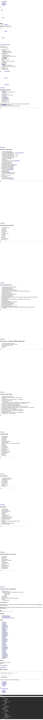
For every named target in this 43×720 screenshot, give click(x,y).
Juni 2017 (4, 642)
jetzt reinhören (9, 151)
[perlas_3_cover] (8, 71)
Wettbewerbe (6, 706)
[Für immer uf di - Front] (8, 28)
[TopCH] (21, 241)
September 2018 (5, 635)
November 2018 (5, 634)
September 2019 (5, 632)
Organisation (4, 1)
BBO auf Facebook (7, 716)
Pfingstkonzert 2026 (5, 615)
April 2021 (4, 630)
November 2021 (5, 629)
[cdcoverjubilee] (13, 526)
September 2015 (5, 657)
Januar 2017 (4, 646)
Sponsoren (4, 3)
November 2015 (5, 655)
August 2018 (4, 636)
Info (3, 712)
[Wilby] (15, 310)
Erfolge (3, 704)
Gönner (3, 2)
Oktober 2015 (4, 656)
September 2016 (5, 648)
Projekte (5, 705)
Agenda (5, 699)
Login (3, 5)
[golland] (8, 570)
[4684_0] (21, 349)
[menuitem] (22, 1)
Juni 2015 (4, 658)
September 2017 (5, 641)
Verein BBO (4, 700)
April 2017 (4, 643)
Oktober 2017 (4, 640)
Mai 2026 (4, 622)
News (3, 697)
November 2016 (5, 647)
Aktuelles (6, 698)
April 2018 (4, 638)
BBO (5, 702)
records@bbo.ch (39, 604)
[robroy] (8, 457)
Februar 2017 (4, 645)
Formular (6, 710)
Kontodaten (6, 711)
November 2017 (5, 639)
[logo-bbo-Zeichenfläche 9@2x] (1, 10)
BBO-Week (4, 4)
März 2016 (4, 652)
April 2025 (4, 623)
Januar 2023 (4, 625)
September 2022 (5, 627)
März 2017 (4, 644)
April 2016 (4, 651)
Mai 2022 (4, 628)
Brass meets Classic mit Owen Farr (8, 617)
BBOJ (5, 703)
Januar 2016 (4, 653)
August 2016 (4, 649)
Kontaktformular (3, 667)
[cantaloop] (8, 415)
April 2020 (4, 631)
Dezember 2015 (5, 654)
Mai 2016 (4, 650)
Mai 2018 (4, 637)
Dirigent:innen (7, 701)
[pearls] (8, 488)
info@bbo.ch (5, 665)
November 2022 (5, 626)
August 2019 (4, 633)
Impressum (6, 717)
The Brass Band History (6, 616)
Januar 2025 (4, 624)
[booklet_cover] (20, 108)
